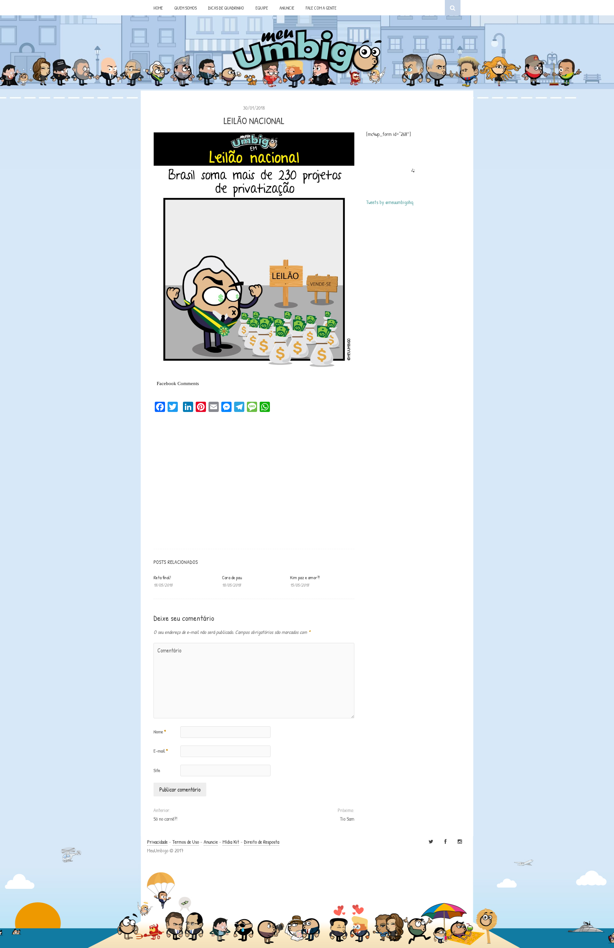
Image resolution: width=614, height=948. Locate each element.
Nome (160, 731)
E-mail (161, 750)
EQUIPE (262, 8)
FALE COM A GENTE (321, 8)
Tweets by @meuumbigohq (389, 202)
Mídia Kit (231, 841)
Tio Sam (347, 818)
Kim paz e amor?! (305, 577)
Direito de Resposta (261, 841)
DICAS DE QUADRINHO (226, 8)
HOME (158, 8)
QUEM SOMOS (185, 8)
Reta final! (162, 577)
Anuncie (211, 841)
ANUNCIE (286, 8)
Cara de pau (232, 577)
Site (157, 770)
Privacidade (157, 841)
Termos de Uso (185, 841)
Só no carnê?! (165, 818)
